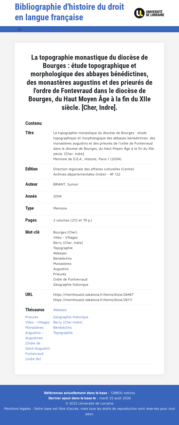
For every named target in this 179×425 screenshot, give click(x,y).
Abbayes (60, 310)
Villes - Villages (37, 322)
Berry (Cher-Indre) (68, 322)
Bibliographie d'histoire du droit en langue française (69, 12)
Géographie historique (70, 317)
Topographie (63, 333)
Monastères (34, 327)
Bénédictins (62, 327)
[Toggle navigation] (19, 29)
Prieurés (31, 317)
